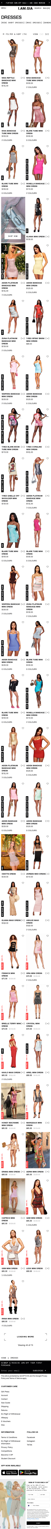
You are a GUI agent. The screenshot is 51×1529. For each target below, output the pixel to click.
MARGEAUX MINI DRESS (34, 1124)
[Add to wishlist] (23, 40)
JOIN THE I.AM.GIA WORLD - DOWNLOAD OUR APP (25, 4)
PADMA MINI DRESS (35, 1471)
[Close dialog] (49, 1481)
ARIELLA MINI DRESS (32, 1320)
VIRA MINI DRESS (34, 973)
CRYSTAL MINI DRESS (33, 1025)
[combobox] (29, 1505)
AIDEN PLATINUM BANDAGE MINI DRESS (10, 285)
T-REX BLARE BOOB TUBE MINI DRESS (11, 448)
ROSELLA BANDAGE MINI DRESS (35, 185)
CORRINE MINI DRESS (8, 1472)
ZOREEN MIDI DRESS (35, 874)
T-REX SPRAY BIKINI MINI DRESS (35, 340)
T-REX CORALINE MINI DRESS (34, 448)
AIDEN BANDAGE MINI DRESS (34, 284)
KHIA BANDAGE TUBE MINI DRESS (34, 79)
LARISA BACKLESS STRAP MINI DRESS (10, 1419)
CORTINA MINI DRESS (33, 1370)
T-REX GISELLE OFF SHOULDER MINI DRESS (10, 498)
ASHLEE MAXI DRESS (32, 922)
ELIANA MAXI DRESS (11, 920)
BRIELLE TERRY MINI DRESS (11, 1025)
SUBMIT (38, 1523)
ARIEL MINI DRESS (34, 1072)
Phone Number (30, 1502)
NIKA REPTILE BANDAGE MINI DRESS (9, 80)
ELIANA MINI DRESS (35, 237)
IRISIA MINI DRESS (10, 1319)
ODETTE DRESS (9, 874)
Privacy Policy (31, 1518)
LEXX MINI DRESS (34, 1268)
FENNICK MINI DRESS (8, 974)
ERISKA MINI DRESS (11, 1172)
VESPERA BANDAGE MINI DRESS (11, 395)
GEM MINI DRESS (34, 1218)
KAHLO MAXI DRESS (11, 1072)
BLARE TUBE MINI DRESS (34, 132)
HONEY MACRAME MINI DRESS (10, 1124)
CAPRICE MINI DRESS (8, 1219)
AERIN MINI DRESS (34, 1172)
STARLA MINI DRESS (11, 1369)
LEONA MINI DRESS (35, 1418)
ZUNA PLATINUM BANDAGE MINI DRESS (9, 341)
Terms (37, 1518)
